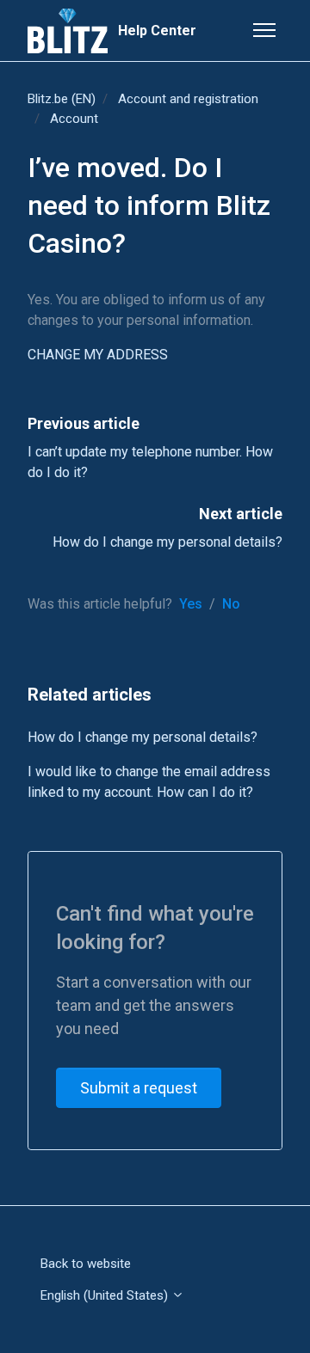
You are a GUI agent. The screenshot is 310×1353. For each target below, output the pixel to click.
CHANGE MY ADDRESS (98, 354)
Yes (190, 604)
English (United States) (105, 1295)
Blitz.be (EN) (62, 99)
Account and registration (188, 99)
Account (74, 118)
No (231, 604)
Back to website (85, 1263)
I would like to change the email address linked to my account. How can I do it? (149, 781)
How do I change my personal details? (167, 542)
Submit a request (138, 1088)
